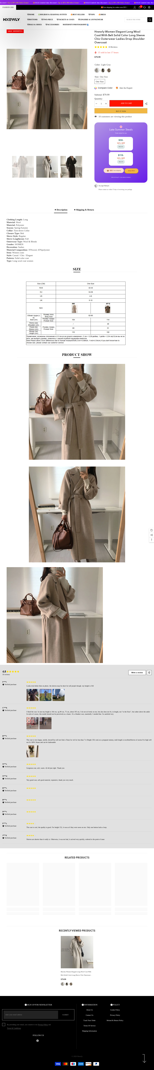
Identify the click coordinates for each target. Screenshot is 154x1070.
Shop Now (131, 171)
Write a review (137, 673)
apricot (71, 984)
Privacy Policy (43, 1025)
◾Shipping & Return (83, 210)
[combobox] (136, 19)
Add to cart (126, 103)
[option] (47, 88)
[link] (23, 909)
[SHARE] (145, 104)
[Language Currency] (149, 7)
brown (67, 984)
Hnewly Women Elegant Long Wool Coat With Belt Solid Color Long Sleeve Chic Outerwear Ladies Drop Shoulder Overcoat (76, 974)
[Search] (138, 19)
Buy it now (121, 111)
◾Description (60, 210)
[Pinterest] (37, 1040)
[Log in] (135, 7)
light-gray (62, 984)
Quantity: (98, 99)
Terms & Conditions (14, 1028)
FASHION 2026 (8, 7)
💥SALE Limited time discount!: (68, 2)
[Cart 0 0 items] (139, 7)
